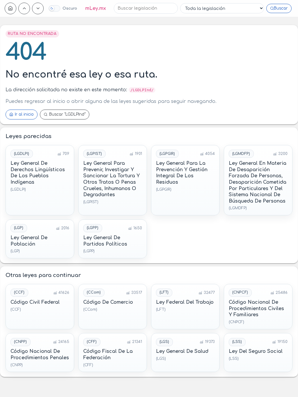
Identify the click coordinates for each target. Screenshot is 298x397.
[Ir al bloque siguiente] (38, 8)
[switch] (62, 8)
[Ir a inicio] (10, 8)
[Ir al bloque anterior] (24, 8)
